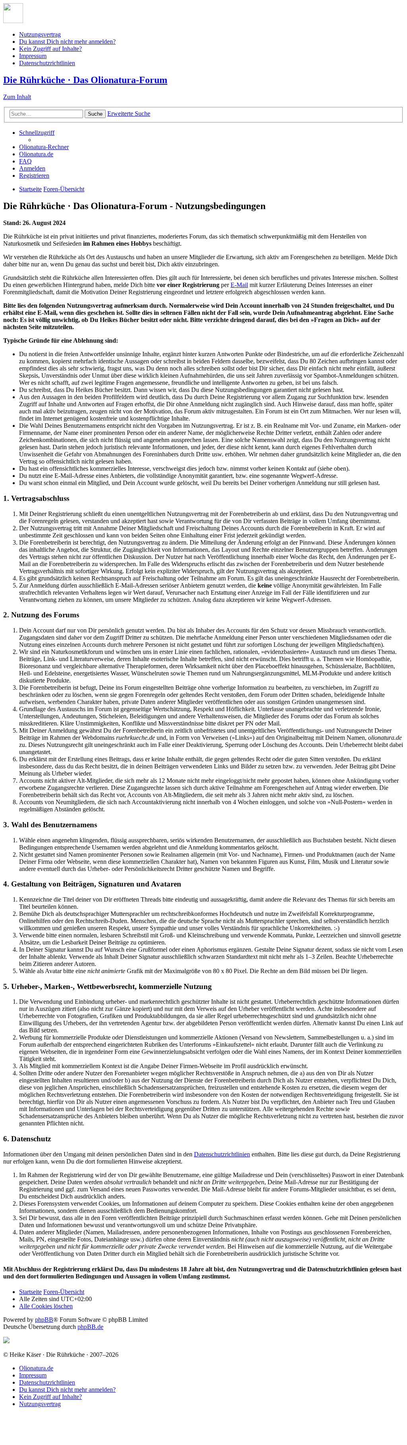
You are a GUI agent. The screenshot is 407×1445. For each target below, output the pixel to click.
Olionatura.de (36, 1368)
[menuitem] (44, 147)
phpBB (44, 1319)
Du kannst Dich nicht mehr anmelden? (67, 41)
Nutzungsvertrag (40, 34)
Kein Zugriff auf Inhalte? (50, 48)
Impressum (33, 55)
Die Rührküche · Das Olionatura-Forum (85, 80)
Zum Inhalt (17, 96)
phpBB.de (90, 1326)
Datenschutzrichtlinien (47, 63)
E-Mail (239, 284)
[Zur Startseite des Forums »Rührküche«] (13, 20)
